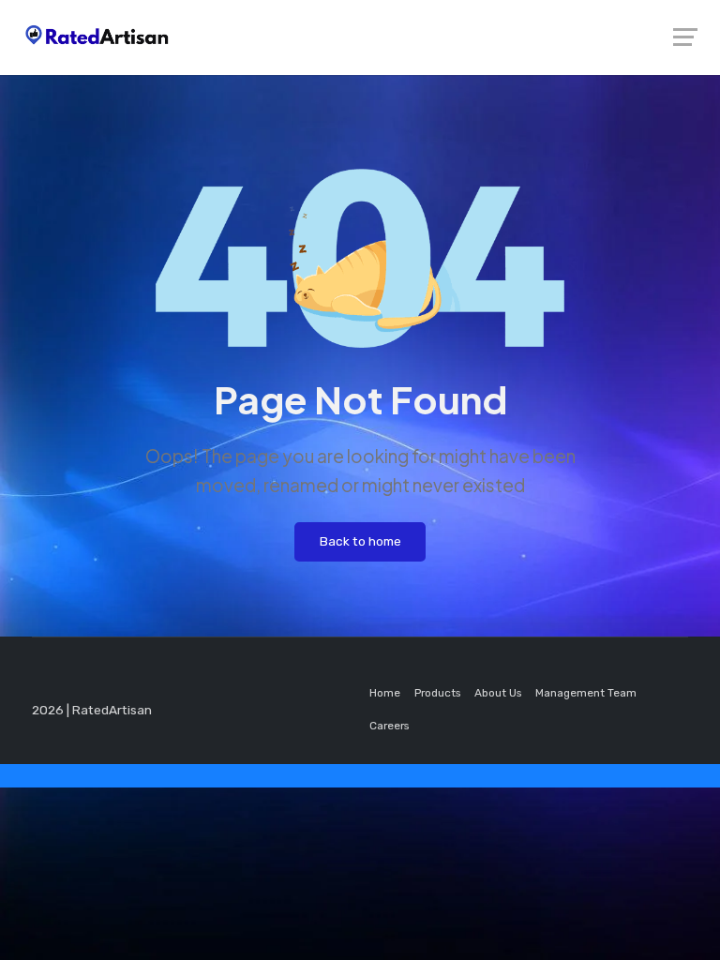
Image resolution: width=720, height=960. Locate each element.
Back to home (360, 540)
